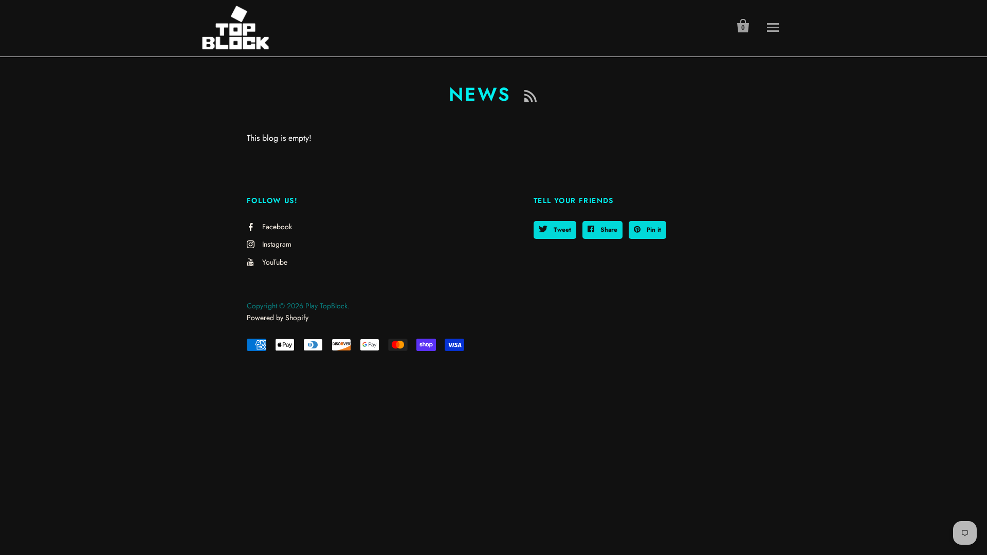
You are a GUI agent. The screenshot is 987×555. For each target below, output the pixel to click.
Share (607, 229)
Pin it (653, 229)
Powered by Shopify (277, 317)
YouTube (274, 262)
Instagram (276, 244)
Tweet (561, 229)
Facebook (277, 226)
